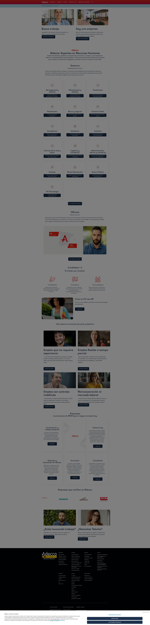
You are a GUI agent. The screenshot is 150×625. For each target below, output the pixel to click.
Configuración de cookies (115, 614)
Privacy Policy (62, 620)
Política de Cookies (55, 620)
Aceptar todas (114, 618)
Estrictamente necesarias (114, 622)
